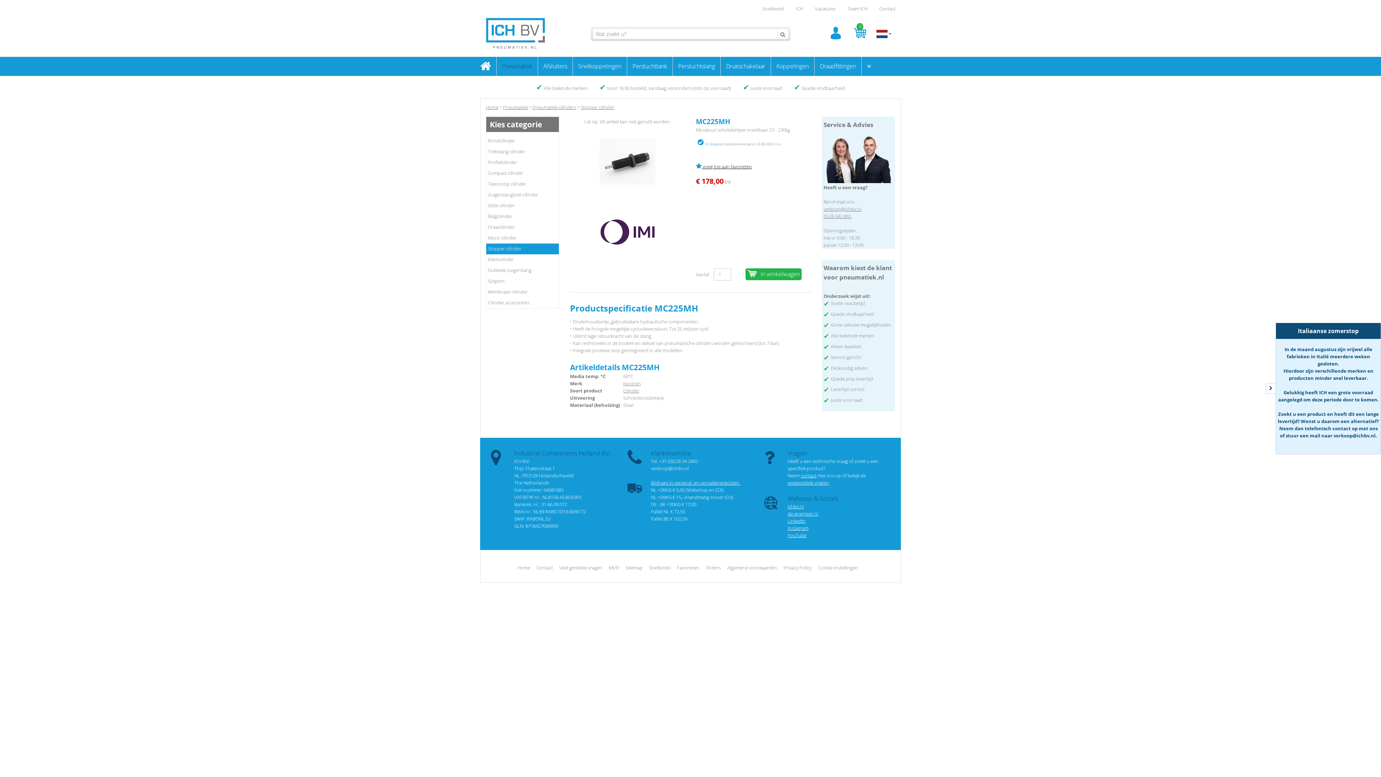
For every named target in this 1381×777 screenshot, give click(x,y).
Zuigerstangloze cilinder (513, 194)
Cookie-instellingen (838, 567)
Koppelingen (792, 66)
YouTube (797, 535)
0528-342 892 (837, 216)
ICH (799, 8)
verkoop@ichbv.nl (842, 209)
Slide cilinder (501, 205)
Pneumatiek (517, 66)
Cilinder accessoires (508, 302)
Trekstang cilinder (506, 151)
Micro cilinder (502, 238)
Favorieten (688, 567)
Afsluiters (555, 66)
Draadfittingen (838, 66)
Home (492, 107)
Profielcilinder (502, 162)
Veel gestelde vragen (580, 567)
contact (808, 475)
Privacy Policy (798, 567)
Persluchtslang (696, 66)
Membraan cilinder (508, 291)
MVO (614, 567)
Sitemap (634, 567)
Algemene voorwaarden (752, 567)
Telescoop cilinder (507, 184)
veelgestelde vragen (808, 483)
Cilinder (631, 390)
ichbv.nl (796, 506)
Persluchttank (650, 66)
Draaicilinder (501, 227)
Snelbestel (773, 8)
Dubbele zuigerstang (510, 270)
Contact (887, 8)
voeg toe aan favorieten (727, 166)
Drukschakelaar (745, 66)
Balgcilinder (500, 216)
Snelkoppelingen (599, 66)
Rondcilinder (501, 140)
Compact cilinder (505, 173)
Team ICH (857, 8)
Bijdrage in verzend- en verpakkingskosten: (695, 483)
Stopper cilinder (504, 248)
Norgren (632, 383)
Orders (713, 567)
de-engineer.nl (803, 513)
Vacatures (825, 8)
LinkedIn (797, 521)
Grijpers (496, 281)
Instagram (798, 528)
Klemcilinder (501, 259)
